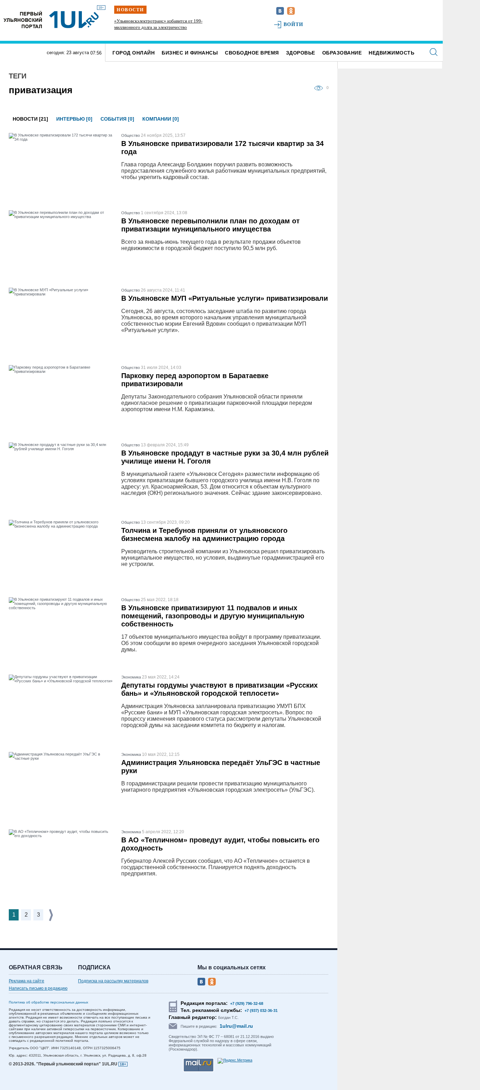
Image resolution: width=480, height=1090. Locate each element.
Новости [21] (30, 119)
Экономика (131, 677)
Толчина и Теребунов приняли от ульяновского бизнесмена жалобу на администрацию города (204, 534)
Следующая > (51, 915)
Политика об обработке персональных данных (48, 1002)
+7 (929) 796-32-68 (246, 1003)
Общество (130, 135)
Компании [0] (160, 119)
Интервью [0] (74, 119)
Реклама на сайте (26, 981)
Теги (17, 76)
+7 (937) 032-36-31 (261, 1010)
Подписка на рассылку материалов (113, 981)
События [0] (117, 119)
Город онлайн (133, 53)
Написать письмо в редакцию (38, 988)
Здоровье (300, 53)
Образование (342, 53)
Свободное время (252, 53)
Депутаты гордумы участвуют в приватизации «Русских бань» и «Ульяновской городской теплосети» (219, 689)
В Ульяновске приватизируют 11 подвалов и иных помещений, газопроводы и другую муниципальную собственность (212, 616)
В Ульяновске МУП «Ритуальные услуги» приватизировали (224, 298)
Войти (294, 24)
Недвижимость (391, 53)
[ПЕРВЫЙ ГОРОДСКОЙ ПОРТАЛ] (23, 19)
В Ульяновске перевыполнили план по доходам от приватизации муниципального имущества (210, 225)
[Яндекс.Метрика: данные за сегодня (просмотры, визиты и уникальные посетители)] (235, 1061)
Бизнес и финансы (190, 53)
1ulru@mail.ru (236, 1026)
